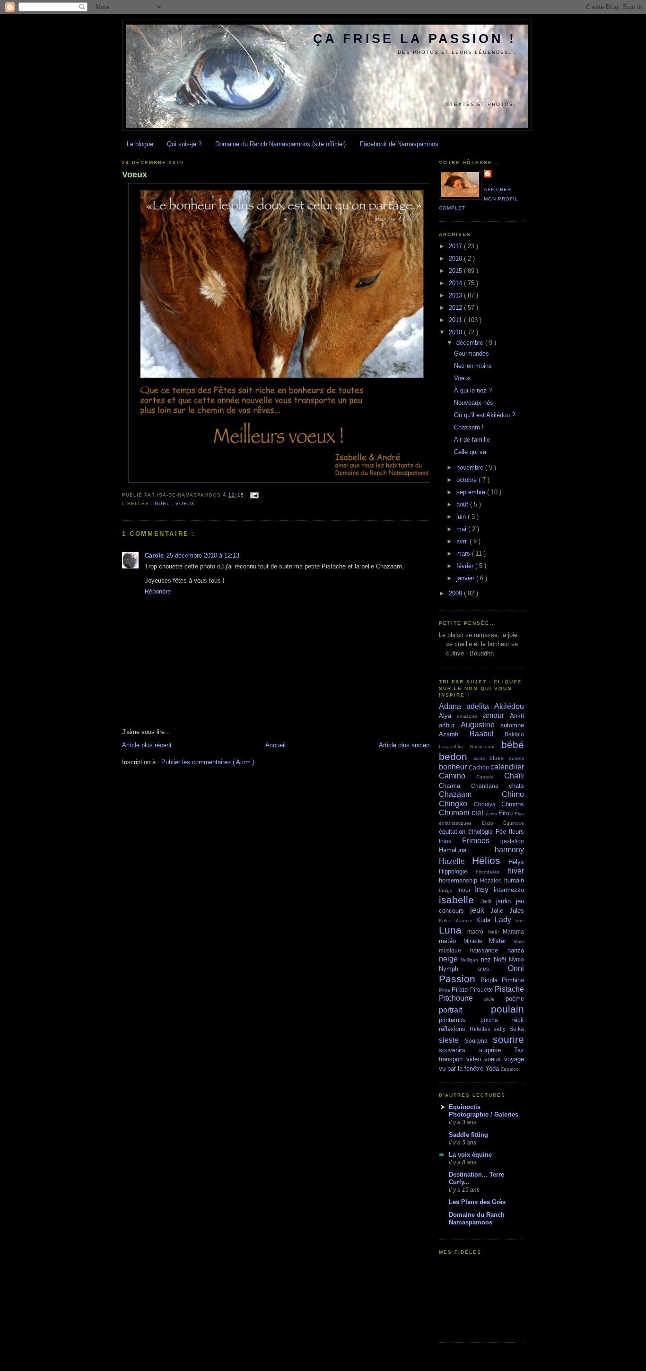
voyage (514, 1059)
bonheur (454, 767)
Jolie (499, 910)
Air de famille (472, 439)
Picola (491, 980)
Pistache (509, 989)
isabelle (459, 899)
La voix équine (470, 1154)
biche (481, 758)
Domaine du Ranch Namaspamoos (477, 1218)
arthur (450, 725)
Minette (476, 941)
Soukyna (479, 1041)
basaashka (454, 746)
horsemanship (459, 880)
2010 (456, 332)
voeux (185, 503)
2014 (456, 283)
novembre (470, 467)
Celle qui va (470, 451)
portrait (465, 1010)
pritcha (496, 1020)
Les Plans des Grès (477, 1201)
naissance (488, 950)
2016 (456, 258)
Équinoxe (513, 823)
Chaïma (455, 785)
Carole (154, 555)
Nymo (516, 959)
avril (463, 541)
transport (452, 1059)
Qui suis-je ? (184, 144)
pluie (495, 999)
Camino (457, 776)
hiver (515, 871)
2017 (456, 246)
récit (518, 1019)
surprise (497, 1050)
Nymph (458, 968)
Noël (163, 503)
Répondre (158, 591)
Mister (501, 940)
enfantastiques (460, 823)
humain (514, 880)
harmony (509, 850)
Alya (448, 715)
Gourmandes (471, 353)
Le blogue (140, 144)
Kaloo (447, 920)
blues (498, 758)
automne (512, 725)
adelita (480, 706)
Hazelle (455, 861)
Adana (452, 706)
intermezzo (509, 889)
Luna (453, 930)
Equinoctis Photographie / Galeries (483, 1110)
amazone (469, 716)
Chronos (512, 804)
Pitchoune (461, 998)
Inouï (466, 890)
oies (493, 969)
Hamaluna (467, 850)
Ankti (517, 715)
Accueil (275, 745)
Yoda (493, 1068)
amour (496, 715)
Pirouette (482, 990)
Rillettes (482, 1029)
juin (462, 516)
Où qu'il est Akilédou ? (484, 415)
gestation (512, 841)
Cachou (479, 767)
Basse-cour (486, 746)
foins (450, 841)
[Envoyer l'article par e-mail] (253, 495)
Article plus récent (147, 745)
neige (450, 959)
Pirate (461, 989)
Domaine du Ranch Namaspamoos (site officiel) (280, 144)
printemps (459, 1019)
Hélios (490, 860)
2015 (456, 270)
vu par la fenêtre (462, 1068)
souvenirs (459, 1050)
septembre (471, 492)
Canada (490, 776)
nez (487, 959)
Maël (495, 931)
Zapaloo (510, 1069)
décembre (470, 342)
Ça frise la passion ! (414, 39)
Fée (502, 831)
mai (462, 529)
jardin (506, 901)
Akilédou (509, 706)
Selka (516, 1029)
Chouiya (488, 804)
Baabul (487, 734)
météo (451, 940)
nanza (515, 950)
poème (515, 998)
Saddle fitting (468, 1134)
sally (501, 1029)
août (463, 504)
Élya (519, 813)
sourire (508, 1039)
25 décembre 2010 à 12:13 (202, 555)
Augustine (481, 725)
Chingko (456, 804)
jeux (480, 910)
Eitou (506, 813)
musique (454, 950)
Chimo (513, 794)
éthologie (482, 831)
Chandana (490, 786)
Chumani (455, 813)
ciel (478, 813)
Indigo (448, 890)
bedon (456, 756)
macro (477, 931)
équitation (453, 831)
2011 (456, 319)
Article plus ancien (404, 745)
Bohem (516, 758)
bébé (512, 744)
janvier (466, 578)
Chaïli (514, 776)
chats (516, 785)
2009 (456, 593)
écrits (492, 813)
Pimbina (513, 980)
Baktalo (514, 734)
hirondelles (491, 871)
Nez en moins (473, 365)
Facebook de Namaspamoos (399, 144)
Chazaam (470, 794)
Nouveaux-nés (473, 402)
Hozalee (492, 880)
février (465, 565)
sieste (452, 1040)
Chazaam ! (469, 427)
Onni (516, 968)
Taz (519, 1050)
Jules (516, 910)
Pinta (445, 990)
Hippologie (457, 871)
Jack (488, 901)
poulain (507, 1009)
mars (464, 553)
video (475, 1059)
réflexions (454, 1028)
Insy (484, 889)
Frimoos (481, 841)
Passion (459, 978)
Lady (505, 920)
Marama (513, 931)
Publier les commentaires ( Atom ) (207, 762)
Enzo (493, 823)
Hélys (516, 861)
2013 (456, 295)
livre (519, 920)
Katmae (465, 920)
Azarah (454, 734)
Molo (519, 941)
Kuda (485, 920)
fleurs (516, 831)
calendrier (507, 767)
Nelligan (470, 959)
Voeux (134, 174)
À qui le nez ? (473, 390)
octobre (467, 479)
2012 (456, 307)
